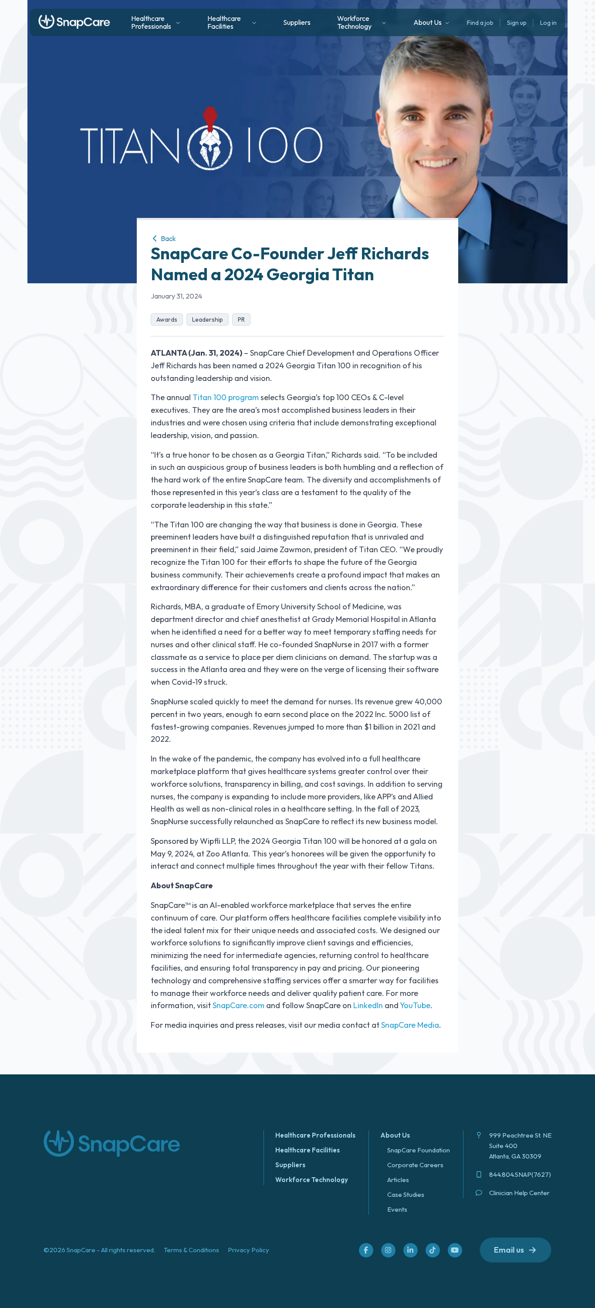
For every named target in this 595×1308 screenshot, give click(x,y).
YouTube (415, 1005)
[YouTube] (454, 1250)
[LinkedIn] (410, 1250)
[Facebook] (366, 1250)
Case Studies (405, 1194)
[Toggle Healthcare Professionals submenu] (178, 22)
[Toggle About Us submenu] (447, 22)
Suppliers (297, 22)
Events (397, 1209)
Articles (398, 1180)
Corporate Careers (415, 1165)
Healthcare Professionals (315, 1135)
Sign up (517, 23)
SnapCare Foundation (418, 1150)
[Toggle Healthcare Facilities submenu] (254, 22)
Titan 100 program (226, 397)
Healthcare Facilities (307, 1150)
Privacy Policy (248, 1250)
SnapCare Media (410, 1025)
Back (167, 238)
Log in (548, 23)
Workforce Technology (311, 1180)
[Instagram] (388, 1250)
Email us (509, 1250)
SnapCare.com (238, 1005)
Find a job (480, 23)
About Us (395, 1135)
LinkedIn (368, 1005)
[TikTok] (432, 1250)
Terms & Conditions (191, 1250)
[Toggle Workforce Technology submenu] (384, 22)
